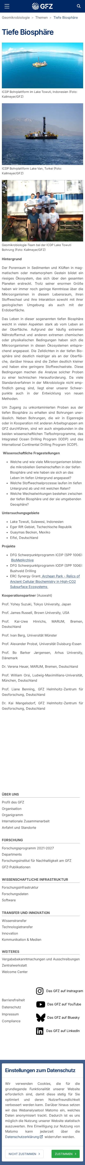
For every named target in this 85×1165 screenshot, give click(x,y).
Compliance (11, 1021)
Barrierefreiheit (13, 1000)
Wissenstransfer (14, 921)
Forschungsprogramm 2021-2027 (28, 848)
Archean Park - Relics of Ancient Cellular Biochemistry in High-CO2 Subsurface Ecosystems (45, 581)
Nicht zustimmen (22, 1154)
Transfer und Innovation (26, 913)
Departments (12, 854)
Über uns (10, 794)
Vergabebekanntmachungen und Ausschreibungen (41, 959)
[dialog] (42, 1112)
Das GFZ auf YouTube (64, 1004)
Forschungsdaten (15, 894)
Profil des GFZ (13, 802)
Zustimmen (64, 1154)
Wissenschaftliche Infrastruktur (35, 879)
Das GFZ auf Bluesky (63, 1017)
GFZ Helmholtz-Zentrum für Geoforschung (42, 6)
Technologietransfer (17, 927)
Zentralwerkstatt (14, 965)
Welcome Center (15, 972)
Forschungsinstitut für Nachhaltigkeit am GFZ (36, 860)
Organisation (11, 809)
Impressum (10, 1014)
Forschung (12, 840)
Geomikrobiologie (16, 17)
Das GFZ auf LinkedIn (63, 1031)
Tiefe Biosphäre (65, 17)
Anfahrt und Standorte (19, 827)
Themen (41, 17)
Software (9, 900)
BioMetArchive (22, 560)
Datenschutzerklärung (22, 1137)
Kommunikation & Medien (21, 939)
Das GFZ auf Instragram (64, 991)
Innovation (10, 933)
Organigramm (12, 815)
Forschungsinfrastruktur (20, 887)
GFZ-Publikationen (16, 867)
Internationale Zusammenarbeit (26, 821)
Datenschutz (11, 1007)
